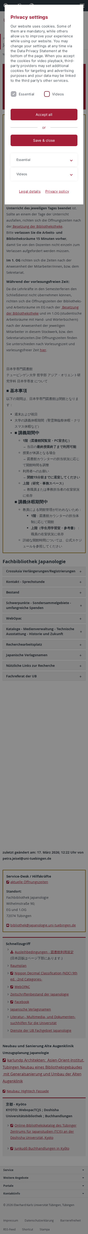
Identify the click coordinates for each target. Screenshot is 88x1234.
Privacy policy (57, 191)
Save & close (44, 140)
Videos (58, 94)
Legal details (30, 191)
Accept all (44, 114)
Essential (26, 94)
